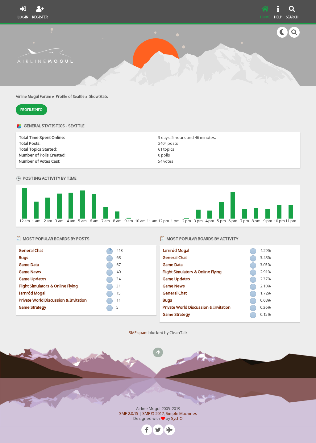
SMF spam (138, 332)
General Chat (31, 250)
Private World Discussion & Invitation (53, 300)
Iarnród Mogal (32, 293)
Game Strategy (32, 307)
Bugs (23, 257)
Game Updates (32, 279)
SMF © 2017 (153, 413)
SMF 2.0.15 (128, 413)
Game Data (29, 264)
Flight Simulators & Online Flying (48, 286)
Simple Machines (181, 413)
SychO (177, 418)
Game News (30, 271)
